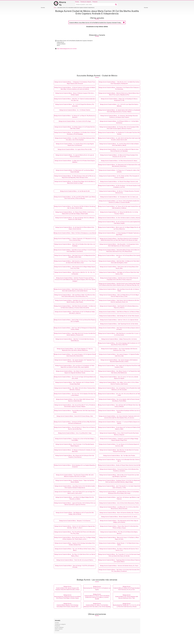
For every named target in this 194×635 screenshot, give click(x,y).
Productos (95, 1)
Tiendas (77, 1)
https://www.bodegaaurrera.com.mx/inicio (67, 48)
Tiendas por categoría (85, 1)
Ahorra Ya (62, 3)
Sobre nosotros (58, 629)
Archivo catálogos (59, 627)
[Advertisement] (45, 31)
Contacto (57, 630)
